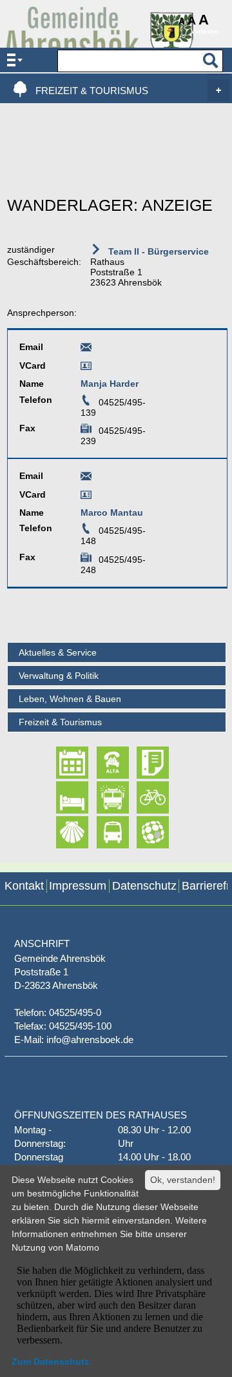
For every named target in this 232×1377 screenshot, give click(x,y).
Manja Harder (110, 383)
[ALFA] (101, 762)
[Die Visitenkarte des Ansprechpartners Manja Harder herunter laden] (86, 368)
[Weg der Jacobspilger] (61, 832)
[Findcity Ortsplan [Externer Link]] (141, 832)
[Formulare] (141, 762)
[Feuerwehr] (101, 797)
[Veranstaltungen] (61, 762)
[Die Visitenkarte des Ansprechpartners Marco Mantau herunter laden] (86, 497)
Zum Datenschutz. (52, 1361)
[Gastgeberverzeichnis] (61, 797)
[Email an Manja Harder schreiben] (86, 349)
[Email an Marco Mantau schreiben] (86, 478)
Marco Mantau (112, 512)
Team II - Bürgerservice (157, 251)
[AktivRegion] (141, 797)
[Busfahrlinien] (101, 832)
